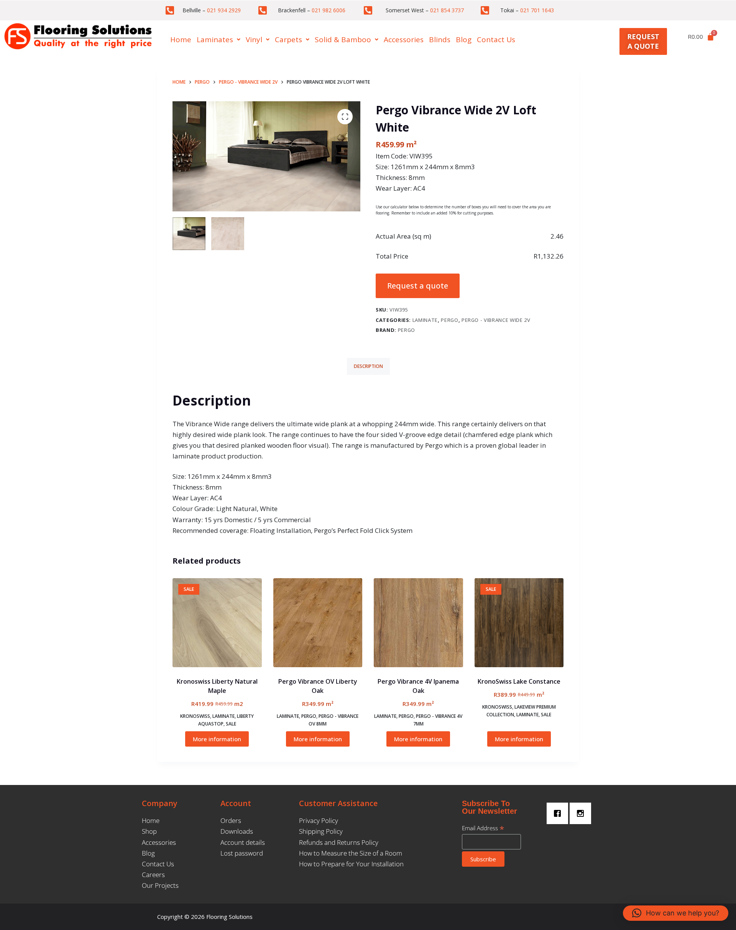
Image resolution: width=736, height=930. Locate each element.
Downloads (236, 831)
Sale (231, 724)
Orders (230, 820)
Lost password (241, 853)
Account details (242, 842)
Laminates (215, 40)
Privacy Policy (318, 820)
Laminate (425, 320)
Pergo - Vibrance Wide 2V (496, 320)
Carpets (288, 40)
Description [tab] (368, 366)
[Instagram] (582, 813)
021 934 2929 (224, 10)
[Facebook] (559, 813)
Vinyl (254, 40)
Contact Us (496, 40)
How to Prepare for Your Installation (351, 863)
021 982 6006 (328, 10)
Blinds (439, 40)
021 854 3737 (447, 10)
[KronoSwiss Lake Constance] (519, 623)
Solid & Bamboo (343, 40)
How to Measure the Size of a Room (350, 853)
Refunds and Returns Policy (338, 842)
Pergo (449, 320)
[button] (218, 40)
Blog (464, 40)
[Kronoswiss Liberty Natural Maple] (217, 623)
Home (180, 40)
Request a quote (417, 285)
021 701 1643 (537, 10)
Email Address (483, 828)
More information (217, 739)
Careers (153, 874)
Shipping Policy (321, 831)
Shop (149, 831)
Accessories (404, 40)
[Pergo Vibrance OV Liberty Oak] (318, 623)
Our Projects (160, 885)
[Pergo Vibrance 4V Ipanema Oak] (418, 623)
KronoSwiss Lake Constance (519, 681)
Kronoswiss (195, 716)
